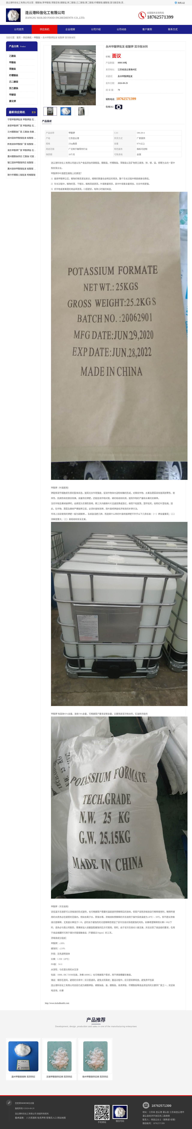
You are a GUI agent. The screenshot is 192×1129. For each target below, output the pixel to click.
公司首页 (19, 29)
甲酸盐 (37, 37)
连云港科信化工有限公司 (25, 1113)
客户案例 (147, 29)
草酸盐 (12, 69)
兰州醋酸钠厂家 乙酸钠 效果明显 (22, 132)
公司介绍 (96, 29)
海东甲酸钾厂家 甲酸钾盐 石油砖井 (22, 150)
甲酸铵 (12, 94)
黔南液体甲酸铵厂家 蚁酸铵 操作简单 (22, 144)
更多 (34, 112)
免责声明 (41, 1118)
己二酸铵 (13, 82)
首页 (18, 37)
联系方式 (173, 29)
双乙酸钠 (13, 88)
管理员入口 (51, 1118)
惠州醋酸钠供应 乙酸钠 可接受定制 (22, 156)
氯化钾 (12, 101)
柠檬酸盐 (13, 75)
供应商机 (44, 29)
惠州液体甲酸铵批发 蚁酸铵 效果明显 (22, 169)
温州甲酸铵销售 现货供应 (60, 1077)
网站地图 (61, 1118)
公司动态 (121, 29)
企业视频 (70, 29)
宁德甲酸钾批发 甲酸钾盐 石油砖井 (22, 119)
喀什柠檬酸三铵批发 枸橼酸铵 (21, 175)
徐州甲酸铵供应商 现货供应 (25, 1077)
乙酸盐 (12, 56)
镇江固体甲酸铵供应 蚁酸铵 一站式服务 (22, 162)
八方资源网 (31, 1118)
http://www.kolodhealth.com (57, 1003)
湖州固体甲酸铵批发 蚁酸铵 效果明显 (22, 138)
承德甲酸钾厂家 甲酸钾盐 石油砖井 (22, 126)
